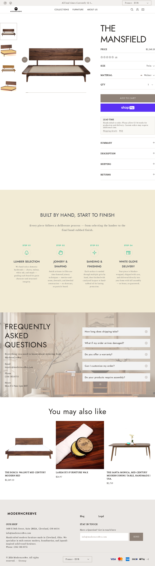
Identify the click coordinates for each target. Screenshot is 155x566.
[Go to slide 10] (49, 92)
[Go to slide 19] (70, 92)
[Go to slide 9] (46, 92)
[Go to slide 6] (39, 92)
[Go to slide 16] (63, 92)
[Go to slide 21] (75, 92)
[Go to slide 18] (68, 92)
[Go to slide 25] (85, 92)
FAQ (121, 131)
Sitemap (22, 560)
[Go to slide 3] (32, 92)
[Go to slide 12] (53, 92)
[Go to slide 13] (56, 92)
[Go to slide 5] (36, 92)
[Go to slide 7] (41, 92)
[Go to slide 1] (27, 92)
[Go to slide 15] (61, 92)
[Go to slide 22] (78, 92)
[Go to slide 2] (29, 92)
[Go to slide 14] (58, 92)
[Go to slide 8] (44, 92)
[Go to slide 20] (73, 92)
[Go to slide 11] (51, 92)
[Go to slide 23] (80, 92)
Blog (82, 516)
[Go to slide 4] (34, 92)
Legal (101, 516)
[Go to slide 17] (65, 92)
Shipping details (110, 131)
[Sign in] (137, 9)
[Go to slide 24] (82, 92)
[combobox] (150, 65)
